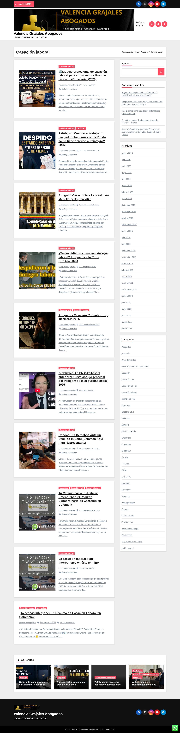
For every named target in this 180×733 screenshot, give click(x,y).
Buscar (126, 63)
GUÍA (124, 470)
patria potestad (128, 503)
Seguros (125, 509)
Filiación (125, 464)
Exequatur (126, 451)
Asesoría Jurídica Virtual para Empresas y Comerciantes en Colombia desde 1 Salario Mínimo (141, 132)
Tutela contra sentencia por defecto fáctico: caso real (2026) (108, 685)
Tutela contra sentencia (132, 542)
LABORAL (81, 128)
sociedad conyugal (130, 529)
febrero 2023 (127, 328)
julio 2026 (126, 160)
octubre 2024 (127, 264)
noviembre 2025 (129, 212)
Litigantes (126, 483)
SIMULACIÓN (128, 516)
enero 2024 (127, 276)
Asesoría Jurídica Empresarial (135, 366)
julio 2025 (126, 238)
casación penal (128, 399)
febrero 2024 (127, 270)
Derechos (126, 418)
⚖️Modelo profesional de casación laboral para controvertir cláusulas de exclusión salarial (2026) (83, 75)
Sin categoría (128, 522)
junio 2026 (126, 166)
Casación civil (65, 310)
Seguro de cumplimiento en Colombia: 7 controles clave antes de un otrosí (32, 685)
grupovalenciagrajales (67, 85)
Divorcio (125, 425)
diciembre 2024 (129, 251)
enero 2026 (127, 199)
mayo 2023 (127, 309)
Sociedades (127, 535)
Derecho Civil (128, 412)
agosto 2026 (127, 153)
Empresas (126, 444)
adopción (126, 353)
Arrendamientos (129, 360)
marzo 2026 (127, 186)
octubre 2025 (127, 218)
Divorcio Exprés (129, 431)
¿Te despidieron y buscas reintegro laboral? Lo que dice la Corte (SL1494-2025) (83, 257)
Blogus (96, 729)
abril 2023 (126, 315)
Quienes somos (140, 24)
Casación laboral (67, 66)
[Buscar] (161, 71)
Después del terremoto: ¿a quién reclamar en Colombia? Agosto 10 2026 (71, 685)
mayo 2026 (127, 173)
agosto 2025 (127, 231)
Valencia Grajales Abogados (38, 33)
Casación (126, 373)
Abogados (64, 488)
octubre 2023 (127, 283)
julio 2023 (126, 302)
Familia (125, 457)
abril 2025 (126, 244)
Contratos (126, 405)
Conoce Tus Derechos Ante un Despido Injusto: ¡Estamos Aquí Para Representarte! (81, 438)
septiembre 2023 (129, 289)
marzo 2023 (127, 322)
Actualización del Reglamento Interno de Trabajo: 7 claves (144, 685)
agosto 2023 (127, 296)
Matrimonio (127, 490)
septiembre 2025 (129, 225)
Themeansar (108, 729)
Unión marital (128, 548)
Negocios (126, 496)
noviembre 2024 (129, 257)
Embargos (126, 438)
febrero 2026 (127, 192)
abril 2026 (126, 179)
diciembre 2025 (129, 205)
